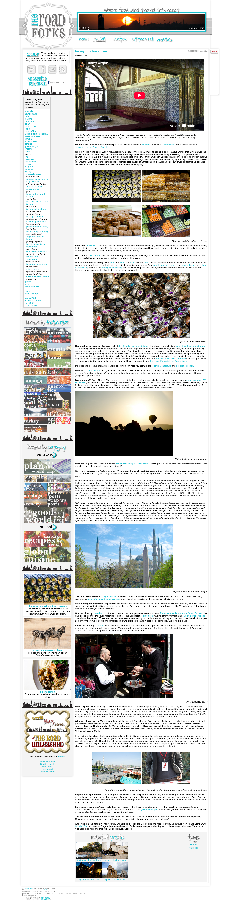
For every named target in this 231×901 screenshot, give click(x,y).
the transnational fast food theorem (47, 606)
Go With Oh (81, 826)
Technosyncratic (47, 771)
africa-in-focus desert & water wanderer (36, 135)
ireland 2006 (31, 305)
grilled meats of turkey (37, 226)
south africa (30, 131)
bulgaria (29, 169)
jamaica (28, 144)
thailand (28, 118)
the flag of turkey (34, 216)
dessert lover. (188, 265)
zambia (28, 139)
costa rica (29, 159)
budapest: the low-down (89, 860)
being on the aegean (36, 264)
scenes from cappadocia (32, 257)
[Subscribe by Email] (37, 81)
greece (28, 281)
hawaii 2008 (30, 298)
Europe (193, 844)
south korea (30, 126)
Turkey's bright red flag (194, 616)
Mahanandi (47, 766)
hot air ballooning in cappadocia (36, 245)
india (27, 116)
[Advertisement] (61, 144)
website (44, 890)
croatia (28, 164)
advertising (29, 888)
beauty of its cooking (112, 267)
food (111, 262)
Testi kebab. (94, 255)
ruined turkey (32, 269)
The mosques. (94, 370)
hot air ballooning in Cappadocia (132, 463)
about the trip (31, 293)
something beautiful (36, 221)
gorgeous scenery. (185, 366)
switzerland (30, 161)
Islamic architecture (162, 366)
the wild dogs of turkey (37, 231)
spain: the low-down (115, 879)
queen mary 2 (31, 146)
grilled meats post (150, 809)
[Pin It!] (214, 53)
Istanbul (146, 144)
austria (28, 284)
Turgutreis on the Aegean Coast (91, 147)
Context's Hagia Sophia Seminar (104, 599)
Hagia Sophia (109, 596)
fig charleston (47, 691)
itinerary (29, 291)
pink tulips (148, 616)
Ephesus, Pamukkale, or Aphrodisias (168, 361)
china (27, 129)
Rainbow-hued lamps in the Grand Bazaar (181, 613)
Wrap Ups (193, 847)
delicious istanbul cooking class (34, 187)
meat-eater (171, 265)
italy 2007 (29, 303)
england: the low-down (89, 879)
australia (29, 111)
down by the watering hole (47, 650)
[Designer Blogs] (38, 900)
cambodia (29, 121)
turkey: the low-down (37, 276)
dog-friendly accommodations (133, 346)
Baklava (91, 245)
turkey (28, 171)
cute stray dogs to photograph (191, 346)
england (29, 149)
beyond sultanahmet (36, 209)
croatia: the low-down (115, 860)
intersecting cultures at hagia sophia (37, 180)
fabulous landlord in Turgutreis (171, 358)
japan (27, 123)
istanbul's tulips (33, 174)
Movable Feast (47, 761)
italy (26, 156)
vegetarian (158, 265)
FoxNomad (47, 769)
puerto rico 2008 (33, 300)
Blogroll (62, 756)
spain (27, 151)
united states (31, 141)
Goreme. (100, 625)
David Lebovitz (47, 764)
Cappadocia (168, 144)
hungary (29, 166)
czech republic (32, 286)
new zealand (31, 113)
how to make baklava (36, 251)
